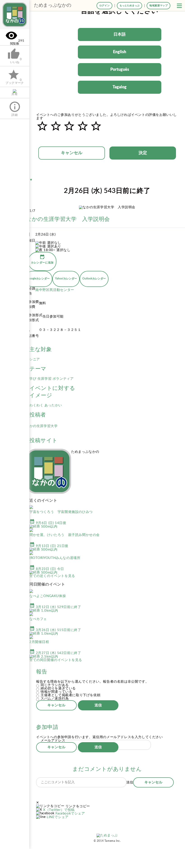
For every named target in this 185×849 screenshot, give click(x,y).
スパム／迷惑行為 (55, 698)
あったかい (53, 405)
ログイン (104, 5)
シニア (34, 359)
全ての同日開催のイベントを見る (55, 660)
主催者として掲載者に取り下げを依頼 (70, 695)
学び (33, 378)
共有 (15, 94)
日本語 (119, 34)
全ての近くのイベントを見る (52, 576)
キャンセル (71, 153)
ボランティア (63, 378)
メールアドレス (53, 740)
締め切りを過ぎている (58, 688)
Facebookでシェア (70, 813)
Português (119, 70)
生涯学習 (45, 378)
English (119, 52)
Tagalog (120, 87)
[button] (179, 6)
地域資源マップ (158, 5)
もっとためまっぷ (129, 5)
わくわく (36, 405)
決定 (143, 153)
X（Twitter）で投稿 (59, 810)
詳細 (15, 109)
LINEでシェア (58, 817)
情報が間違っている (56, 691)
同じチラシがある (55, 685)
